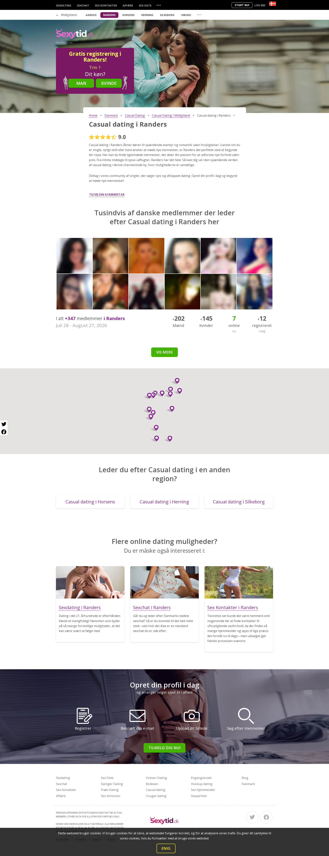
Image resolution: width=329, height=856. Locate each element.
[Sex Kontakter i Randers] (239, 582)
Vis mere (164, 352)
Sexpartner (199, 796)
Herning (147, 15)
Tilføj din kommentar (107, 194)
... (158, 5)
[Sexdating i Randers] (90, 582)
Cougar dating (156, 796)
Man (81, 83)
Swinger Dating (112, 784)
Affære (128, 5)
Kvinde (109, 83)
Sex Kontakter (106, 5)
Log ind (259, 5)
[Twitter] (252, 817)
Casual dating (155, 790)
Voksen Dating (156, 778)
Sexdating (63, 5)
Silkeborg (167, 15)
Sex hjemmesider (203, 790)
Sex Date (145, 5)
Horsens (128, 15)
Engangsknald (201, 778)
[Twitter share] (4, 424)
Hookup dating (201, 784)
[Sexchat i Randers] (164, 582)
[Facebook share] (4, 432)
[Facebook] (266, 817)
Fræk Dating (110, 790)
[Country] (272, 4)
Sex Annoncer (111, 796)
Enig (166, 848)
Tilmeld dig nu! (164, 747)
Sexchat (83, 5)
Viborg (186, 15)
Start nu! (242, 5)
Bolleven (152, 784)
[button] (155, 438)
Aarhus (91, 15)
